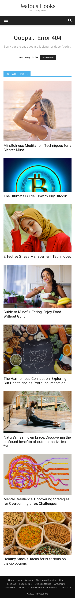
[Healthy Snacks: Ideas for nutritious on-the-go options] (37, 533)
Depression (9, 587)
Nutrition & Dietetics (46, 580)
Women (29, 580)
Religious (11, 583)
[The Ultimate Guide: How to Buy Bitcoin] (37, 175)
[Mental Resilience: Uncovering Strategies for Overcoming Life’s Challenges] (37, 474)
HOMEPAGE (48, 57)
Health (22, 587)
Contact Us (66, 587)
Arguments (59, 583)
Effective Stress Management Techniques (37, 256)
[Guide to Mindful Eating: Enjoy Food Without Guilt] (37, 286)
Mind (61, 580)
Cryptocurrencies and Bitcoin (42, 587)
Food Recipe (25, 583)
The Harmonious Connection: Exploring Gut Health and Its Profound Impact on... (35, 381)
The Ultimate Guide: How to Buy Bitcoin (35, 196)
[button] (70, 20)
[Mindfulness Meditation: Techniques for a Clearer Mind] (37, 111)
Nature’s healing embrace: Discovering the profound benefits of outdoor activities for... (37, 441)
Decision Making (43, 583)
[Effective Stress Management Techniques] (37, 228)
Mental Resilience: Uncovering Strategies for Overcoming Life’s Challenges (36, 501)
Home (11, 580)
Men (20, 580)
